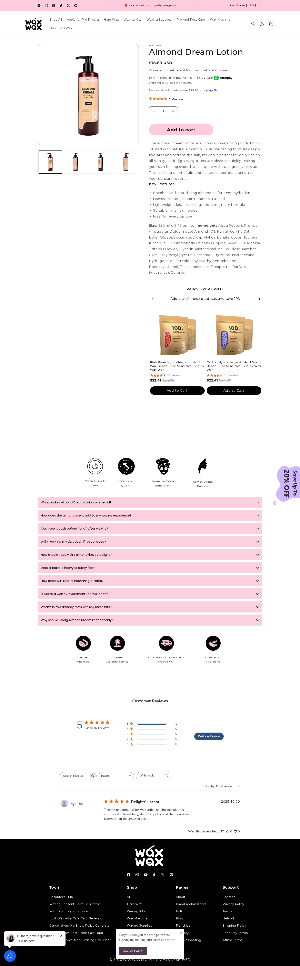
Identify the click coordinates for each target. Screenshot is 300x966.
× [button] (181, 932)
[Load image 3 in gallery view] (100, 161)
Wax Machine (137, 918)
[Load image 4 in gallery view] (125, 161)
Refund (228, 918)
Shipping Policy (234, 925)
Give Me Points (133, 951)
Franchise (183, 925)
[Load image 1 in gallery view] (50, 161)
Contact (229, 897)
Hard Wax (134, 904)
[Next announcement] (193, 5)
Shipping (155, 82)
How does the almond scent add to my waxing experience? (86, 515)
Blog (179, 918)
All (129, 897)
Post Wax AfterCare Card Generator (76, 918)
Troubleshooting (188, 940)
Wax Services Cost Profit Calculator (76, 933)
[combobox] (116, 775)
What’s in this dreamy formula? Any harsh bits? (76, 607)
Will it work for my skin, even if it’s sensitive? (73, 541)
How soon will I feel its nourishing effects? (72, 581)
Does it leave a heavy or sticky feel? (68, 568)
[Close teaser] (275, 503)
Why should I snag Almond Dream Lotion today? (77, 620)
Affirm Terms (232, 940)
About (180, 897)
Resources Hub (61, 897)
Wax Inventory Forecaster (69, 911)
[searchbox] (74, 775)
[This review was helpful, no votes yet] (227, 831)
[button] (253, 23)
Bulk (179, 911)
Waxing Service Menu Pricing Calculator (80, 940)
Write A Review (209, 736)
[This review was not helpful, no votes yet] (235, 831)
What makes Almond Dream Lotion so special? (76, 502)
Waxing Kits (136, 911)
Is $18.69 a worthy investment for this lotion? (74, 594)
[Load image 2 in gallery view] (75, 161)
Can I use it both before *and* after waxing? (74, 528)
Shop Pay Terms (235, 933)
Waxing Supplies (139, 925)
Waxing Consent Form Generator (74, 904)
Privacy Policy (233, 904)
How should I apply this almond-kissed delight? (76, 554)
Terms (227, 911)
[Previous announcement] (106, 5)
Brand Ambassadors (191, 904)
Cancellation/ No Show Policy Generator (80, 925)
